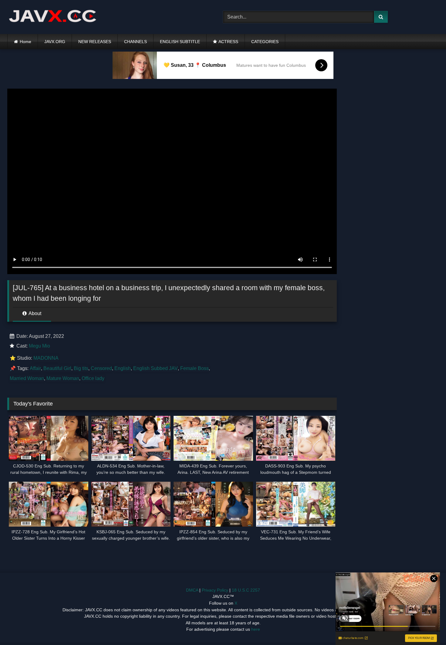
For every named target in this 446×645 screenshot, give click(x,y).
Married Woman (27, 378)
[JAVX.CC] (52, 17)
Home (25, 41)
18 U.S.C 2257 (246, 590)
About (34, 313)
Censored (101, 368)
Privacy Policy (215, 590)
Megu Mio (39, 345)
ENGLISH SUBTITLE (180, 41)
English (122, 368)
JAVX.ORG (54, 41)
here (255, 629)
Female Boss (194, 368)
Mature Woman (62, 378)
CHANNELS (135, 41)
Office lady (93, 378)
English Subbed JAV (155, 368)
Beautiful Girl (57, 368)
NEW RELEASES (94, 41)
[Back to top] (427, 627)
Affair (35, 368)
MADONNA (46, 358)
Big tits (81, 368)
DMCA (192, 590)
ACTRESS (228, 41)
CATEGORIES (265, 41)
